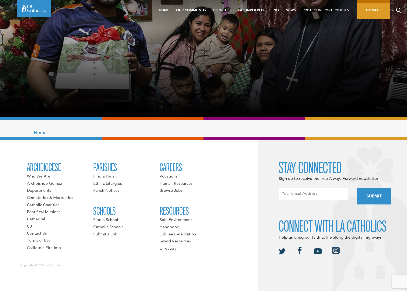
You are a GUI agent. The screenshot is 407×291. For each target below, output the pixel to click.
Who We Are (38, 176)
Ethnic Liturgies (107, 184)
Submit (374, 196)
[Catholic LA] (34, 8)
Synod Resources (175, 241)
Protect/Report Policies (325, 10)
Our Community (191, 10)
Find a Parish (105, 176)
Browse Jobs (171, 191)
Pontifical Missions (43, 212)
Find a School (105, 220)
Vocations (168, 176)
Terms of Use (39, 241)
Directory (168, 248)
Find (274, 10)
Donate (373, 10)
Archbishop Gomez (44, 184)
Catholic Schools (108, 227)
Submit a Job (105, 234)
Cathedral (36, 219)
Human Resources (176, 184)
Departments (39, 191)
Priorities (222, 10)
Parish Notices (106, 191)
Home (164, 10)
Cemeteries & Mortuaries (50, 198)
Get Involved (251, 10)
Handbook (169, 227)
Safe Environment (176, 220)
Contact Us (37, 233)
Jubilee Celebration (178, 234)
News (291, 10)
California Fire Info (44, 248)
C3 (29, 226)
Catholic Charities (43, 205)
